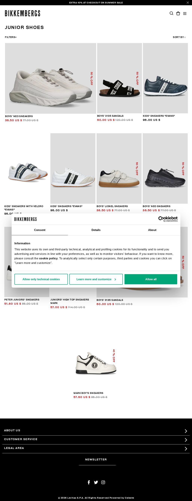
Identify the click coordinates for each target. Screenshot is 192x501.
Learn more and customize (93, 279)
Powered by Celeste (122, 498)
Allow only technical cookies (41, 279)
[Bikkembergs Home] (22, 13)
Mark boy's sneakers (88, 393)
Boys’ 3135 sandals (110, 116)
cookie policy (48, 258)
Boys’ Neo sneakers (19, 116)
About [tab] (152, 230)
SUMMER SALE (114, 3)
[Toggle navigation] (184, 13)
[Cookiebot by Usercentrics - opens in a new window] (161, 219)
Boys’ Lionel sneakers (112, 206)
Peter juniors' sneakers (21, 300)
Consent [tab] (39, 230)
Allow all (151, 279)
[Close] (188, 2)
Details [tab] (96, 230)
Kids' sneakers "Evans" (159, 116)
